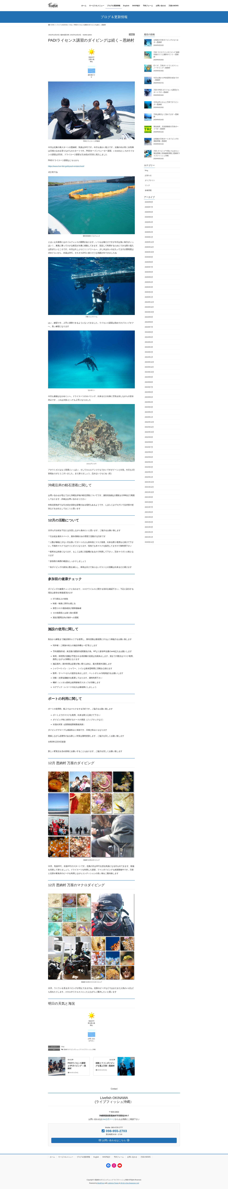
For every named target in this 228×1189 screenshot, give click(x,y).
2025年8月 (149, 262)
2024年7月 (149, 327)
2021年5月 (149, 517)
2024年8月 (149, 322)
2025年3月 (149, 287)
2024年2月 (149, 352)
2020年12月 (149, 542)
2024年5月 (149, 337)
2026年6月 (149, 212)
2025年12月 (149, 242)
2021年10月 (149, 492)
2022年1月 (149, 477)
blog (131, 34)
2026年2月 (149, 232)
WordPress (100, 1183)
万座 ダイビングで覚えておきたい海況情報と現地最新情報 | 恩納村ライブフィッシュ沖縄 (167, 153)
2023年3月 (149, 407)
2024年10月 (149, 312)
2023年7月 (149, 387)
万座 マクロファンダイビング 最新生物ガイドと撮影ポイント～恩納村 (166, 54)
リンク (147, 185)
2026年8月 (149, 202)
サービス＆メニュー (65, 1157)
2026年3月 (149, 227)
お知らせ (148, 175)
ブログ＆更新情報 (83, 1157)
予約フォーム (119, 1157)
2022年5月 (149, 457)
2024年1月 (149, 357)
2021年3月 (149, 527)
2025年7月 (149, 267)
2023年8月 (149, 382)
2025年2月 (149, 292)
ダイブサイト (150, 180)
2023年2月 (149, 412)
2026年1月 (149, 237)
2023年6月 (149, 392)
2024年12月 (149, 302)
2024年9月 (149, 317)
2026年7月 (149, 207)
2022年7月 (149, 447)
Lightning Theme (113, 1183)
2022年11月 (149, 427)
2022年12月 (149, 422)
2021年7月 (149, 507)
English (96, 1157)
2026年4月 (149, 222)
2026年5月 (149, 217)
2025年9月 (149, 257)
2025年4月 (149, 282)
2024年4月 (149, 342)
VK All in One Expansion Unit (129, 1183)
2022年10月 (149, 432)
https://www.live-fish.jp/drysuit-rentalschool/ (66, 166)
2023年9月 (149, 377)
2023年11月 (149, 367)
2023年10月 (149, 372)
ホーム (52, 1157)
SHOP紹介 (106, 1157)
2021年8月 (149, 502)
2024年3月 (149, 347)
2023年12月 (149, 362)
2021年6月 (149, 512)
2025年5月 (149, 277)
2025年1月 (149, 297)
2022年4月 (149, 462)
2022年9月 (149, 437)
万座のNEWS (145, 1157)
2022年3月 (149, 467)
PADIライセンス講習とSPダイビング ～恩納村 (77, 1065)
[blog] (56, 1066)
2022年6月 (149, 452)
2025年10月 (149, 252)
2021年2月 (149, 532)
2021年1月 (149, 537)
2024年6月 (149, 332)
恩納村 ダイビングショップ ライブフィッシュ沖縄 (79, 1049)
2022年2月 (149, 472)
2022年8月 (149, 442)
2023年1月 (149, 417)
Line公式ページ (108, 1119)
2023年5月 (149, 397)
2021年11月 (149, 487)
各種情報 (148, 190)
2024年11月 (149, 307)
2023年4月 (149, 402)
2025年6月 (149, 272)
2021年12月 (149, 482)
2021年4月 (149, 522)
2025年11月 (149, 247)
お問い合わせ (132, 1157)
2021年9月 (149, 497)
